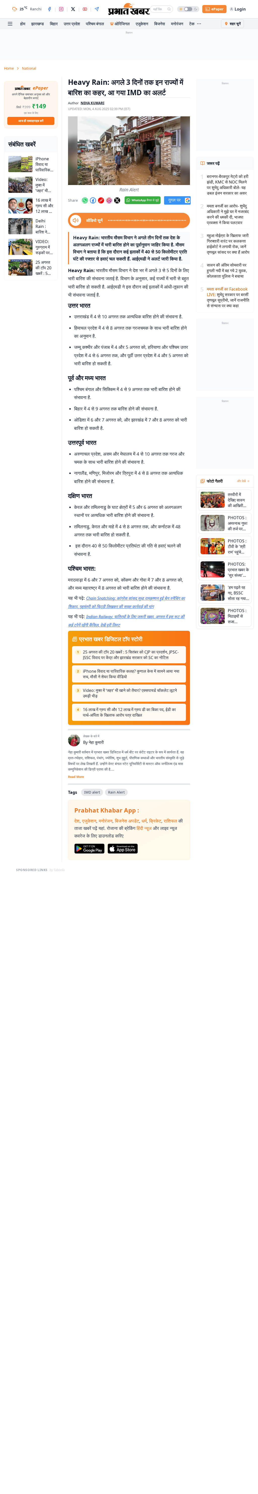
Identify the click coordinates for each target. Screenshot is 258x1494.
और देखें (241, 481)
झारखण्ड (37, 24)
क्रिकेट (155, 821)
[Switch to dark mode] (188, 9)
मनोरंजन (177, 24)
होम (22, 24)
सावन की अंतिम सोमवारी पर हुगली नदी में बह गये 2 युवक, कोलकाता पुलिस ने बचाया (227, 270)
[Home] (129, 9)
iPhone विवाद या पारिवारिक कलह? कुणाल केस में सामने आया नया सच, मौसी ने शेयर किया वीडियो (131, 673)
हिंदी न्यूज (144, 828)
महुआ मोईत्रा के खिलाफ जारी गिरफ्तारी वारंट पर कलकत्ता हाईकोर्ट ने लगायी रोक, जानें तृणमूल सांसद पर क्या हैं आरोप (228, 244)
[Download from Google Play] (89, 849)
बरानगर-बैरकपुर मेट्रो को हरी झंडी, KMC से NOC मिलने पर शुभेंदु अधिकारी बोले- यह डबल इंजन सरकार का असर (227, 185)
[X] (73, 9)
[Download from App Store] (123, 849)
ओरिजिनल (122, 24)
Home (9, 68)
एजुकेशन (142, 24)
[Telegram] (97, 9)
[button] (129, 150)
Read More (76, 777)
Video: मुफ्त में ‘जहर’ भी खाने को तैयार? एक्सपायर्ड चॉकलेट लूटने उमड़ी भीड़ (130, 693)
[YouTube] (85, 9)
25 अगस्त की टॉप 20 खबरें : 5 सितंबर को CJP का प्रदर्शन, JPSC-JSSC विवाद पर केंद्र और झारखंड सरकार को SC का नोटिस (131, 654)
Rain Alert (116, 792)
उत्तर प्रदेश (72, 24)
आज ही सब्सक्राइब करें (30, 121)
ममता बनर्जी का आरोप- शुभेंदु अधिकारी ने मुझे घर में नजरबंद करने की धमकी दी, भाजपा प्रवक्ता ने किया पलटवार (228, 214)
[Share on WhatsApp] (85, 200)
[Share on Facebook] (93, 200)
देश (77, 821)
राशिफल (170, 821)
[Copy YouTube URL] (101, 200)
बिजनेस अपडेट (127, 821)
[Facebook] (49, 9)
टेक (192, 24)
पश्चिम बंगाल (95, 24)
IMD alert (92, 792)
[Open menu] (10, 24)
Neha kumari (92, 103)
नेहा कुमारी (96, 742)
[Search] (169, 9)
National (29, 68)
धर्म (144, 821)
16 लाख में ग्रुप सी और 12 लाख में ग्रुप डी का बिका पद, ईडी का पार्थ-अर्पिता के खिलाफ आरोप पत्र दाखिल (129, 712)
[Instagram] (61, 9)
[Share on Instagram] (109, 200)
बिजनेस (159, 24)
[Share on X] (117, 200)
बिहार (54, 24)
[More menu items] (199, 24)
